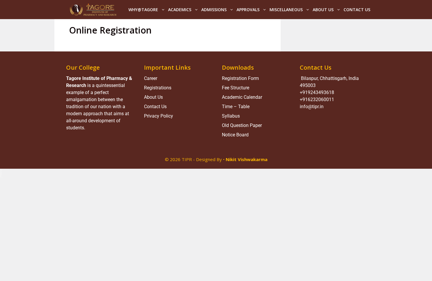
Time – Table (236, 106)
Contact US (357, 9)
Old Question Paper (242, 125)
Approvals (248, 9)
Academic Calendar (242, 97)
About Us (323, 9)
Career (150, 78)
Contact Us (155, 106)
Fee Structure (235, 88)
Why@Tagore (143, 9)
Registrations (157, 88)
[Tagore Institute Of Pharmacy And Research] (93, 9)
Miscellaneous (286, 9)
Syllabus (231, 116)
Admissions (214, 9)
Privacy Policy (158, 116)
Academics (179, 9)
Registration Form (240, 78)
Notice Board (235, 135)
